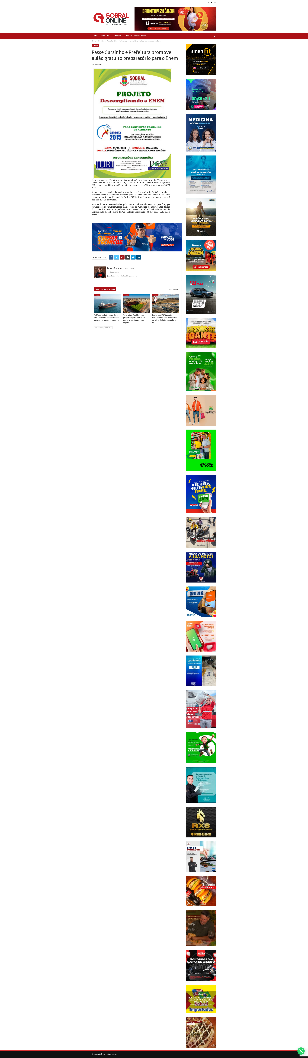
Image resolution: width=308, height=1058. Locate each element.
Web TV (129, 36)
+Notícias (104, 36)
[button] (301, 1051)
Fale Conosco (140, 36)
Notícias (95, 46)
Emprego (117, 36)
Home (95, 36)
